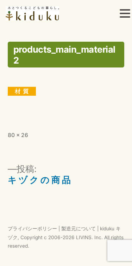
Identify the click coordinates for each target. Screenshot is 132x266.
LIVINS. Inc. (89, 237)
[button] (125, 14)
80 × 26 (18, 135)
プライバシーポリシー (32, 228)
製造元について (78, 228)
